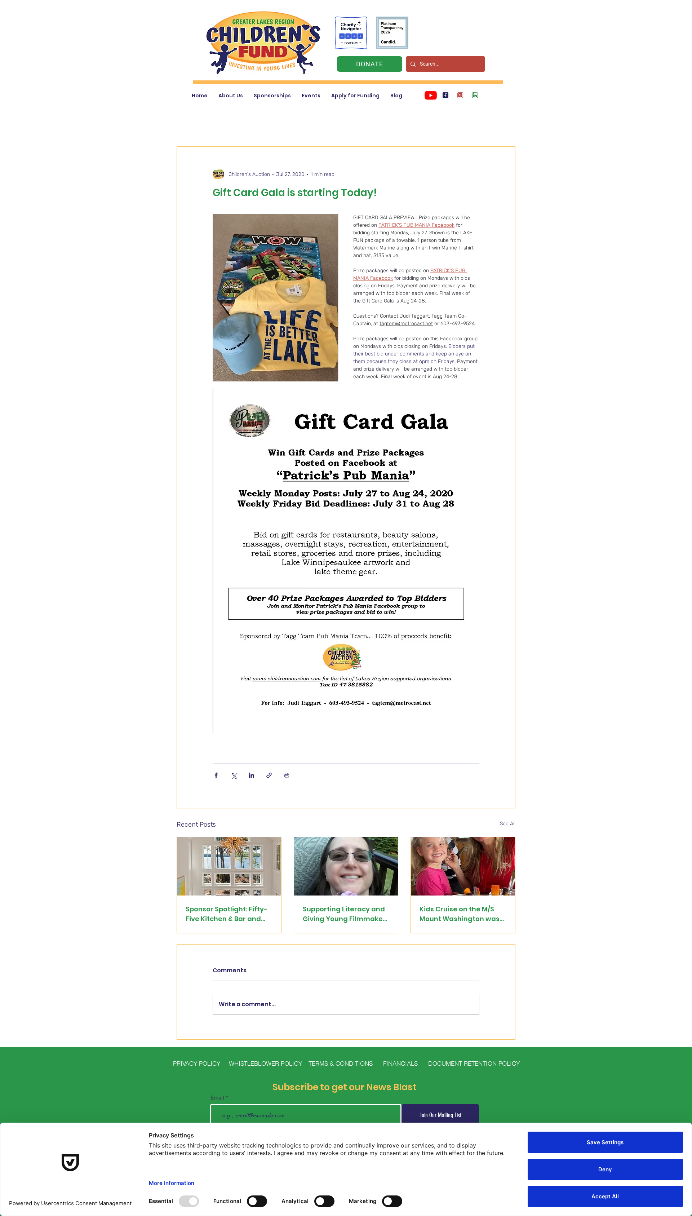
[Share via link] (269, 775)
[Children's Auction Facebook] (445, 95)
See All (507, 824)
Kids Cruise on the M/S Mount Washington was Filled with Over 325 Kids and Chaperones (460, 914)
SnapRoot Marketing (380, 1072)
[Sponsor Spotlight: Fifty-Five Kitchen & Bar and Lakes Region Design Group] (229, 866)
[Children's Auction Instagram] (460, 95)
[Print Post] (286, 775)
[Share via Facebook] (216, 775)
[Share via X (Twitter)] (233, 775)
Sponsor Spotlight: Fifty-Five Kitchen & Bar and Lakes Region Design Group (226, 914)
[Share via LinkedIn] (251, 775)
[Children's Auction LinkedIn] (475, 95)
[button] (230, 95)
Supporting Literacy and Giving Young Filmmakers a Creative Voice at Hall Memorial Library (346, 914)
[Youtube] (430, 95)
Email (217, 1098)
